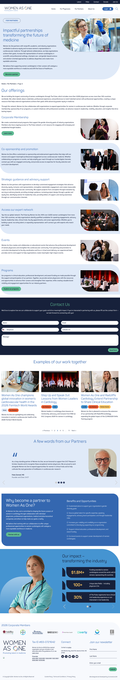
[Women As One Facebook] (73, 656)
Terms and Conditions (60, 676)
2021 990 (55, 658)
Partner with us (13, 534)
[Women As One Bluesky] (69, 656)
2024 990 (35, 658)
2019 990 (42, 660)
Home (53, 9)
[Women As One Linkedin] (62, 656)
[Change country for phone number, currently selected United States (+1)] (4, 330)
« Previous (46, 430)
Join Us (115, 2)
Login (106, 9)
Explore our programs (11, 289)
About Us (91, 9)
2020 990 (35, 660)
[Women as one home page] (16, 9)
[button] (3, 483)
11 (69, 430)
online (69, 647)
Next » (74, 430)
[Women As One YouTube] (76, 656)
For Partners (79, 9)
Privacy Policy (71, 676)
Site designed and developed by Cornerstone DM (103, 677)
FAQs (87, 2)
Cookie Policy (48, 676)
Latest (79, 2)
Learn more (8, 133)
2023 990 (42, 658)
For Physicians (65, 9)
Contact (96, 2)
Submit (112, 669)
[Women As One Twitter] (66, 656)
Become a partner (11, 74)
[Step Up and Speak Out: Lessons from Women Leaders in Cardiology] (60, 381)
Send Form (113, 350)
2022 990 (49, 658)
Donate (105, 2)
